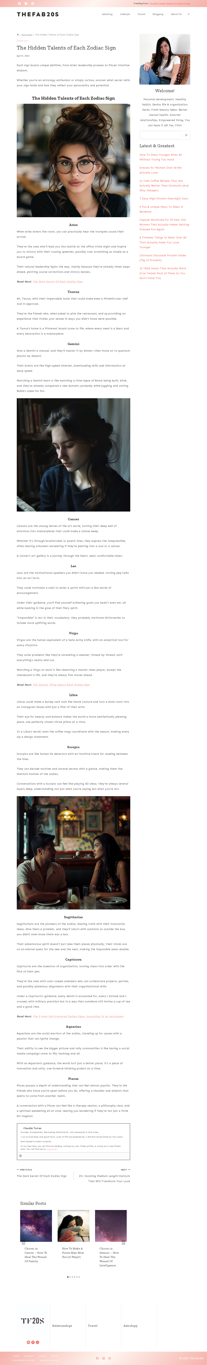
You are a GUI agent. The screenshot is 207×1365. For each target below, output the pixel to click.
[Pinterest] (32, 3)
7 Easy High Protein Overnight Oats (164, 198)
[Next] (123, 1242)
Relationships (62, 1326)
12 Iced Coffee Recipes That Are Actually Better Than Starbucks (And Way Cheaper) (164, 185)
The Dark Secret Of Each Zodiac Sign (58, 281)
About (42, 1356)
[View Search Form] (188, 14)
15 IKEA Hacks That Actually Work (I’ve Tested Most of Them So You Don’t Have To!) (163, 273)
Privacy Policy (49, 1360)
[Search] (186, 135)
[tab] (68, 1277)
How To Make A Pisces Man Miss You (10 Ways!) (73, 1253)
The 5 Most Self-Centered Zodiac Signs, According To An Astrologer (78, 1016)
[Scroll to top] (200, 1354)
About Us (176, 14)
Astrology (22, 41)
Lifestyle (125, 14)
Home (16, 1356)
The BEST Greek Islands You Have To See (169, 3)
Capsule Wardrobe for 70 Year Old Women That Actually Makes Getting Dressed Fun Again (164, 224)
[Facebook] (19, 3)
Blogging (158, 14)
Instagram (51, 1149)
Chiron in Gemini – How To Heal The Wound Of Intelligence (109, 1257)
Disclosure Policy (23, 1360)
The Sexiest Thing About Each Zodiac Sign (61, 684)
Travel (141, 14)
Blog (54, 1356)
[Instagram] (26, 3)
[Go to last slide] (23, 1242)
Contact (29, 1356)
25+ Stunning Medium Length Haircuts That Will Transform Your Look (104, 1175)
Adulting (107, 14)
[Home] (18, 34)
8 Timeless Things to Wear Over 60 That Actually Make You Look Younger (163, 242)
